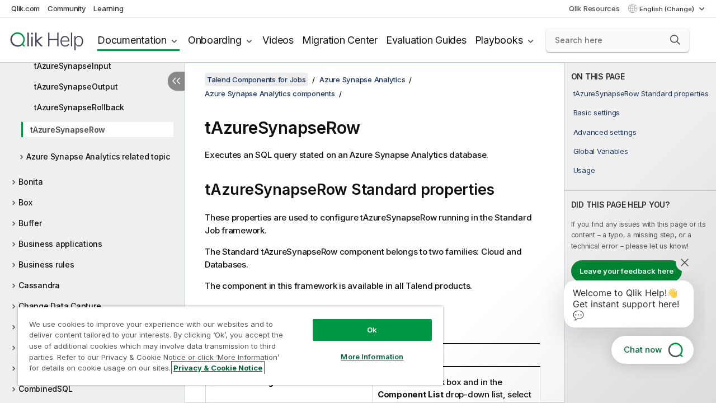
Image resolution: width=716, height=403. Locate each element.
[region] (230, 345)
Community (67, 8)
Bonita (30, 181)
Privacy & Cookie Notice (217, 367)
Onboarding (215, 40)
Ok (372, 329)
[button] (675, 39)
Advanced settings (605, 132)
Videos (278, 40)
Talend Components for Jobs (256, 79)
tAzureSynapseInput (72, 66)
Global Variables (600, 151)
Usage (584, 170)
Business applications (60, 244)
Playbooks (499, 40)
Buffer (30, 223)
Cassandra (39, 285)
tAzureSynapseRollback (79, 107)
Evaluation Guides (426, 40)
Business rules (46, 264)
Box (25, 202)
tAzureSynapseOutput (75, 86)
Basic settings (596, 112)
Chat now (643, 349)
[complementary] (640, 233)
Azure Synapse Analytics (362, 79)
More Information (372, 356)
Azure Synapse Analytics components (270, 93)
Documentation (132, 40)
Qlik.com (25, 8)
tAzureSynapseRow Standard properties (641, 93)
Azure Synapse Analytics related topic (98, 156)
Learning (108, 8)
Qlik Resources (594, 8)
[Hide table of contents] (176, 81)
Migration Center (340, 40)
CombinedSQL (45, 388)
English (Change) (667, 9)
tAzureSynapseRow (67, 129)
